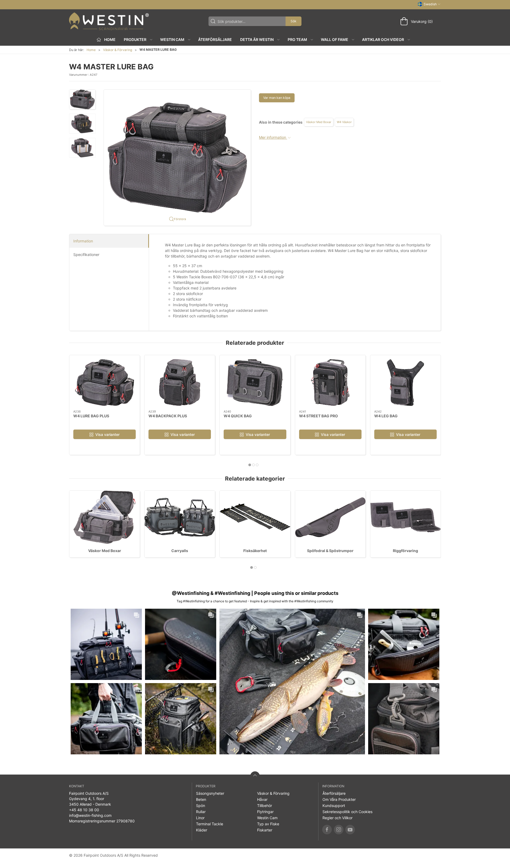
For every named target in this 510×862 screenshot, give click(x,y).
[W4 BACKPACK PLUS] (179, 382)
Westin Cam (267, 817)
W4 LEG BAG (386, 415)
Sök (293, 21)
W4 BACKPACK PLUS (167, 415)
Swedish (430, 4)
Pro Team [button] (297, 39)
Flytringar (265, 811)
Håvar (262, 799)
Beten (201, 799)
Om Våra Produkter (339, 799)
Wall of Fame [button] (334, 39)
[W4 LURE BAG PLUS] (104, 382)
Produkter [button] (135, 39)
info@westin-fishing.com (90, 815)
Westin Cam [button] (172, 39)
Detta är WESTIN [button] (257, 39)
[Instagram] (338, 829)
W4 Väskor (344, 122)
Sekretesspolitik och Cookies (347, 811)
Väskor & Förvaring (117, 50)
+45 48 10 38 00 (84, 810)
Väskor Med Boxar (318, 122)
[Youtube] (350, 829)
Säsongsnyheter (210, 793)
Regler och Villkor (337, 817)
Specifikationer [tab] (86, 254)
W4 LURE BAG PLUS (91, 415)
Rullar (201, 811)
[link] (106, 644)
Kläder (201, 830)
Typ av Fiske (268, 824)
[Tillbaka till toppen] (255, 776)
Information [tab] (83, 241)
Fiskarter (264, 830)
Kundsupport (333, 805)
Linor (200, 817)
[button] (82, 99)
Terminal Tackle (209, 824)
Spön (200, 805)
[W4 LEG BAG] (405, 382)
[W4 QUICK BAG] (255, 382)
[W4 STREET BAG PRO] (330, 382)
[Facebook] (327, 829)
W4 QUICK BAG (238, 415)
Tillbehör (264, 805)
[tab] (249, 465)
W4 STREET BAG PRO (318, 415)
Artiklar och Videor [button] (383, 39)
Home (91, 50)
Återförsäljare (215, 39)
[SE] (109, 21)
